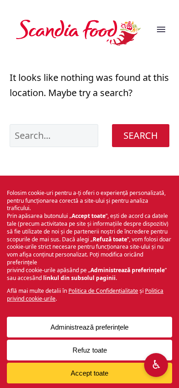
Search (140, 135)
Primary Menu (161, 33)
